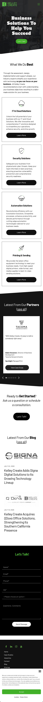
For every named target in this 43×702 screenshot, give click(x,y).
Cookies (16, 697)
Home (6, 652)
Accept (21, 692)
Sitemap (7, 667)
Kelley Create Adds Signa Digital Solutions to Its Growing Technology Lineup (21, 476)
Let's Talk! (21, 41)
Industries (7, 658)
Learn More (21, 135)
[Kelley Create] (11, 4)
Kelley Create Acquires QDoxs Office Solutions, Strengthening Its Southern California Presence (19, 522)
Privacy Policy (24, 697)
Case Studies (8, 655)
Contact (7, 661)
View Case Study (17, 368)
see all (21, 309)
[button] (40, 671)
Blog (5, 664)
